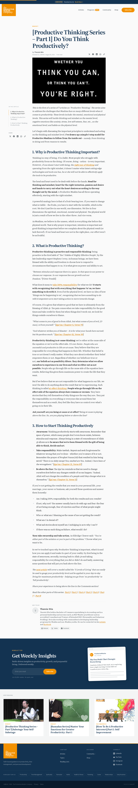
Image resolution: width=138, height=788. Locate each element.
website (102, 622)
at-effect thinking (58, 388)
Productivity (23, 775)
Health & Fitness (78, 775)
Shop (116, 10)
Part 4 (81, 592)
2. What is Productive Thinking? (17, 118)
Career (99, 775)
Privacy (36, 784)
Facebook (119, 764)
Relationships (109, 775)
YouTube (119, 757)
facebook (47, 624)
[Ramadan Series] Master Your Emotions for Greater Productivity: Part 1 (67, 729)
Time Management (36, 775)
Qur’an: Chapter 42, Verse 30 (69, 334)
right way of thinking (84, 164)
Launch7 (132, 784)
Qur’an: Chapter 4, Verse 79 (69, 324)
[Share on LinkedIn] (96, 54)
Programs (93, 10)
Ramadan (59, 775)
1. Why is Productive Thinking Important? (17, 112)
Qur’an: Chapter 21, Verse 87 (67, 464)
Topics (62, 758)
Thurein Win (39, 52)
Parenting (90, 775)
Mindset (35, 26)
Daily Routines (121, 775)
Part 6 (96, 592)
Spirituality (49, 775)
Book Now (78, 2)
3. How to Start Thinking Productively (18, 124)
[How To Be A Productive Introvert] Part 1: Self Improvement (109, 729)
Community (107, 10)
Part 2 (67, 592)
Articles (81, 10)
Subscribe (128, 10)
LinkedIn (119, 753)
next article (41, 569)
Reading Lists (64, 762)
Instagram (119, 761)
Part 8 (38, 595)
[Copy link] (104, 54)
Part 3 (74, 592)
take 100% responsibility (65, 284)
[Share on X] (89, 54)
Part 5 (88, 592)
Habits (68, 775)
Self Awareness (101, 724)
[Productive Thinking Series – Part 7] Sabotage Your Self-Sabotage (21, 729)
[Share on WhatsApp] (100, 54)
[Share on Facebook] (93, 54)
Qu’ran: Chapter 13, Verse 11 (62, 479)
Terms (41, 784)
